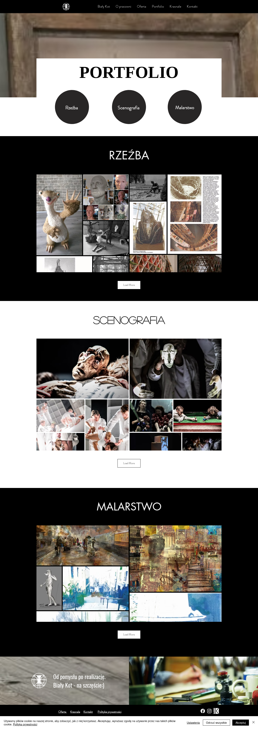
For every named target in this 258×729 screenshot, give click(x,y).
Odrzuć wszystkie (216, 722)
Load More (129, 285)
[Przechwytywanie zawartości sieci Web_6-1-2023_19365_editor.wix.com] (216, 711)
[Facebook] (203, 711)
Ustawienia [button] (193, 722)
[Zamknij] (253, 722)
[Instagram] (209, 711)
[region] (72, 107)
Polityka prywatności (25, 724)
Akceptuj (241, 722)
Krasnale (75, 712)
